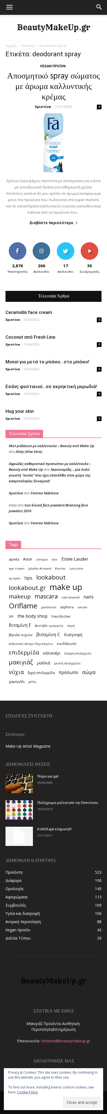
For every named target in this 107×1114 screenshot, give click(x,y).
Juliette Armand (39, 568)
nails (88, 597)
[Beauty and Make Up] (53, 27)
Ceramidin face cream (28, 312)
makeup (20, 596)
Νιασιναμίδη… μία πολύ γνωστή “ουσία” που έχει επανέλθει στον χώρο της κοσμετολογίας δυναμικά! (50, 475)
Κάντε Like (17, 244)
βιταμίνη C (48, 634)
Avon (27, 559)
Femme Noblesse (45, 493)
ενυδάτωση (66, 643)
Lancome (76, 568)
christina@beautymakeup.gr (65, 1040)
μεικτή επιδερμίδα (67, 663)
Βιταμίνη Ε (20, 625)
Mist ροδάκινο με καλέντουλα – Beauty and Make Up (51, 445)
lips (28, 578)
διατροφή (73, 634)
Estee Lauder (74, 559)
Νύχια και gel (47, 776)
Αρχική (10, 45)
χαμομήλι (17, 681)
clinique (42, 559)
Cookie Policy (27, 1092)
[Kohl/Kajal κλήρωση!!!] (19, 836)
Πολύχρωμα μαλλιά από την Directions (67, 803)
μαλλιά (43, 662)
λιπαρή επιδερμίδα (77, 653)
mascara (46, 596)
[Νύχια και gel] (19, 783)
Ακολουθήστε (42, 244)
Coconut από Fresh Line (30, 337)
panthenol (48, 607)
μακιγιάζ (21, 662)
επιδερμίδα (24, 652)
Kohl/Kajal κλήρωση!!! (54, 829)
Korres (60, 568)
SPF (11, 617)
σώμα (88, 672)
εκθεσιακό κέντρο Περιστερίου (31, 644)
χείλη (32, 682)
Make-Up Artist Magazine (27, 746)
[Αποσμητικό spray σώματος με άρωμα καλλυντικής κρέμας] (53, 142)
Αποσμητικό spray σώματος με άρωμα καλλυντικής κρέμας (53, 87)
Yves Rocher (61, 616)
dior (55, 559)
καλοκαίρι (51, 653)
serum (82, 607)
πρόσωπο (68, 672)
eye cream (16, 568)
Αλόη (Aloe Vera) (29, 451)
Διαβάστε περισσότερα (51, 223)
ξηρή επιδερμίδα (41, 672)
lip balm (15, 578)
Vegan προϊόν (53, 66)
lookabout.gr (27, 588)
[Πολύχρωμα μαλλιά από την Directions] (19, 810)
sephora (67, 607)
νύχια (16, 672)
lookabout (51, 577)
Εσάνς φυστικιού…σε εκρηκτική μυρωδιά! (51, 386)
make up (66, 587)
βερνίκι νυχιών (20, 635)
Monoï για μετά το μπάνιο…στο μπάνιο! (47, 361)
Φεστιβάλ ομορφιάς (49, 626)
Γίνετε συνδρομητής (90, 246)
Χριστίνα (43, 106)
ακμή (71, 626)
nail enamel (71, 597)
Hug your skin (19, 411)
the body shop (32, 616)
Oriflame (23, 606)
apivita (14, 559)
